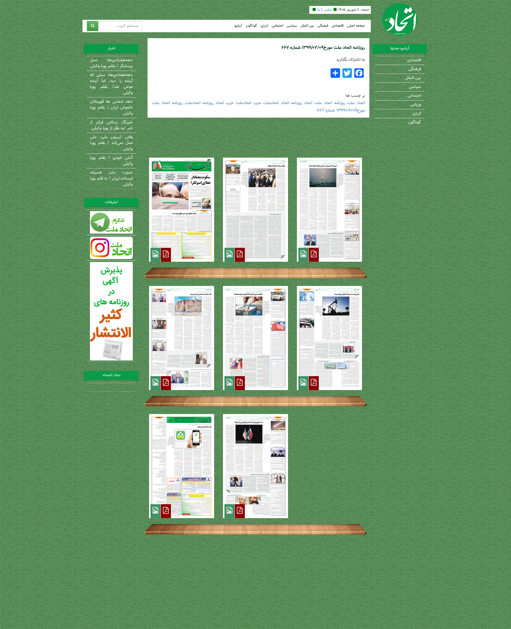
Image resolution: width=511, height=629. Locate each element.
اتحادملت (271, 103)
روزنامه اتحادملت (199, 103)
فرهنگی (323, 25)
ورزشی (415, 104)
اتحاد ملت (356, 103)
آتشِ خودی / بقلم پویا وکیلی (111, 161)
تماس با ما (324, 9)
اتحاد (308, 103)
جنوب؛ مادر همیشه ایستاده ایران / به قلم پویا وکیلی (111, 178)
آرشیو (238, 25)
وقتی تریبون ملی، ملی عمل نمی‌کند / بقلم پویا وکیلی (111, 143)
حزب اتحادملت (248, 103)
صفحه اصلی (356, 25)
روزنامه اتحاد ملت (329, 103)
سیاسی (292, 25)
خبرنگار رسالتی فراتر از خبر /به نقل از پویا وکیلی (111, 125)
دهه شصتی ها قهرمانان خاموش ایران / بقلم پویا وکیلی (111, 107)
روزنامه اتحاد (291, 103)
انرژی (264, 25)
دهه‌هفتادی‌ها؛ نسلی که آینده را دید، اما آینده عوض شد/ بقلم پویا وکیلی (111, 84)
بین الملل (307, 25)
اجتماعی (277, 25)
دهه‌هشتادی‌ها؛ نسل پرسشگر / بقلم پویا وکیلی (111, 63)
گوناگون (251, 25)
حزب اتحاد (225, 103)
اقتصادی (338, 25)
